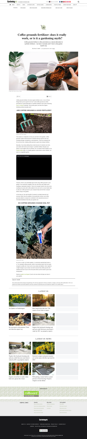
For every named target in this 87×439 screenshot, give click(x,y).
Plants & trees (57, 4)
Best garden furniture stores (65, 410)
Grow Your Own (67, 4)
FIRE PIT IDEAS (69, 7)
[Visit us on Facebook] (60, 1)
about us (23, 424)
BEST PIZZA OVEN (33, 7)
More (74, 4)
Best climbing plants (38, 404)
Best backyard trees (38, 410)
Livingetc (49, 408)
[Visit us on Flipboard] (70, 1)
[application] (34, 167)
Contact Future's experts (33, 424)
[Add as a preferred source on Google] (43, 430)
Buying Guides (40, 4)
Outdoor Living (31, 4)
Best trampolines (63, 412)
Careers (32, 426)
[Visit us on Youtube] (66, 1)
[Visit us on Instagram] (68, 1)
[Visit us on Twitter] (62, 1)
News (13, 4)
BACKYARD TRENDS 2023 (46, 7)
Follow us (49, 96)
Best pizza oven (63, 408)
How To (18, 4)
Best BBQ (62, 404)
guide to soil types (25, 274)
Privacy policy (54, 424)
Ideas (24, 4)
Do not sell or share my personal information (46, 426)
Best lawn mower (63, 406)
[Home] (10, 4)
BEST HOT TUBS (59, 7)
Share (19, 96)
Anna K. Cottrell (37, 48)
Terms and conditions (45, 424)
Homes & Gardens (51, 404)
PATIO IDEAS (23, 7)
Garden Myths (19, 150)
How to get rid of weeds (39, 408)
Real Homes (49, 406)
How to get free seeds (38, 412)
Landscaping (49, 4)
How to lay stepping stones (39, 406)
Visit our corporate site (59, 435)
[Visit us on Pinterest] (64, 1)
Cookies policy (62, 424)
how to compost (20, 105)
